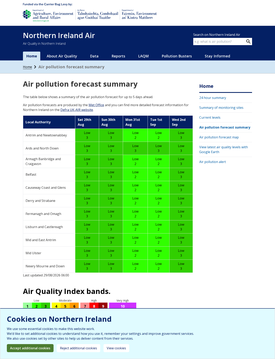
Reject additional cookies (78, 348)
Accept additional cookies (30, 348)
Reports (118, 56)
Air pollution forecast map (219, 137)
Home (27, 67)
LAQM (143, 56)
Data (94, 56)
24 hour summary (212, 97)
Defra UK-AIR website (76, 110)
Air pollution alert (212, 162)
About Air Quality (62, 56)
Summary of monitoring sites (221, 107)
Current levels (209, 117)
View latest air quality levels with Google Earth (223, 149)
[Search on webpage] (248, 41)
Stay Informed (217, 56)
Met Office (96, 105)
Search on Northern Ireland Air (216, 34)
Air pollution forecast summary (224, 127)
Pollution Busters (177, 56)
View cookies (116, 348)
